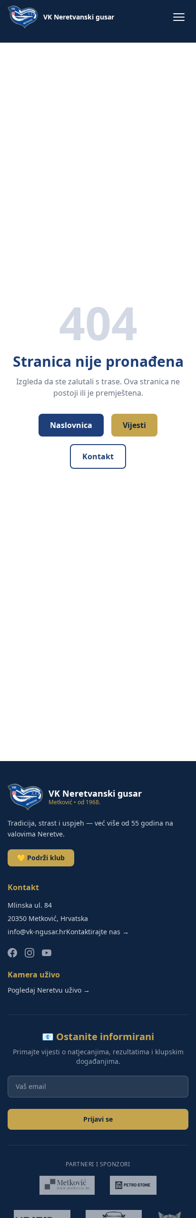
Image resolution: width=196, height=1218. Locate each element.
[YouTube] (46, 953)
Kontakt (98, 456)
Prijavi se (98, 1119)
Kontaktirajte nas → (97, 931)
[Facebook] (12, 953)
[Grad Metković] (67, 1185)
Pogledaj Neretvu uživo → (49, 990)
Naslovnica (71, 425)
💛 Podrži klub (41, 857)
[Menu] (178, 17)
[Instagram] (29, 953)
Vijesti (134, 425)
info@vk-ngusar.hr (37, 931)
